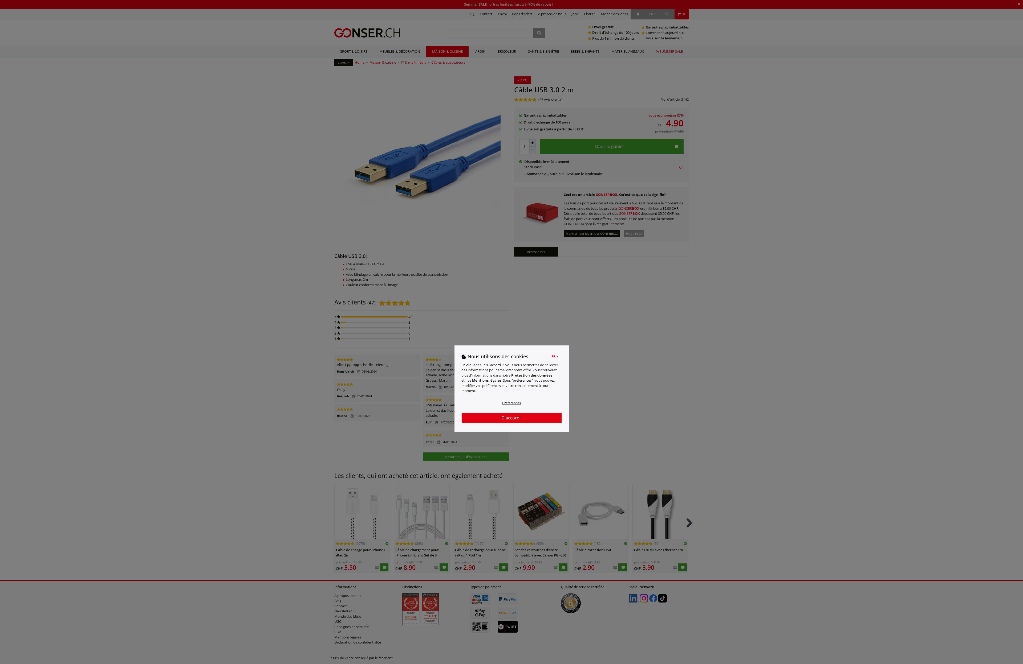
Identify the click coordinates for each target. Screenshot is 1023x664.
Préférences (511, 402)
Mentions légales (486, 380)
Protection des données (531, 375)
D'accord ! (511, 417)
